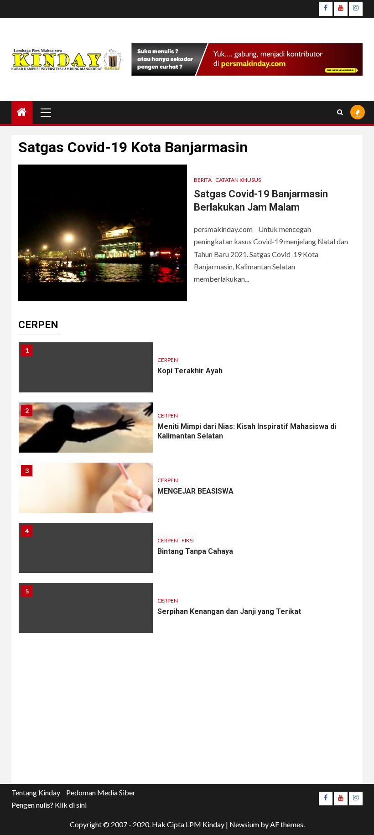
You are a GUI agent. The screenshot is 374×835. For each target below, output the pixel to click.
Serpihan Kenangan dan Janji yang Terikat (229, 611)
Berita (203, 179)
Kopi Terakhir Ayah (190, 370)
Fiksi (188, 540)
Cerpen (167, 359)
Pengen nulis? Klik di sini (49, 804)
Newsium (244, 824)
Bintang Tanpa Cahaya (195, 551)
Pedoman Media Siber (100, 792)
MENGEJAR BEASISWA (195, 491)
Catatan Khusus (238, 179)
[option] (187, 372)
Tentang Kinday (35, 792)
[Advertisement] (187, 720)
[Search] (340, 112)
